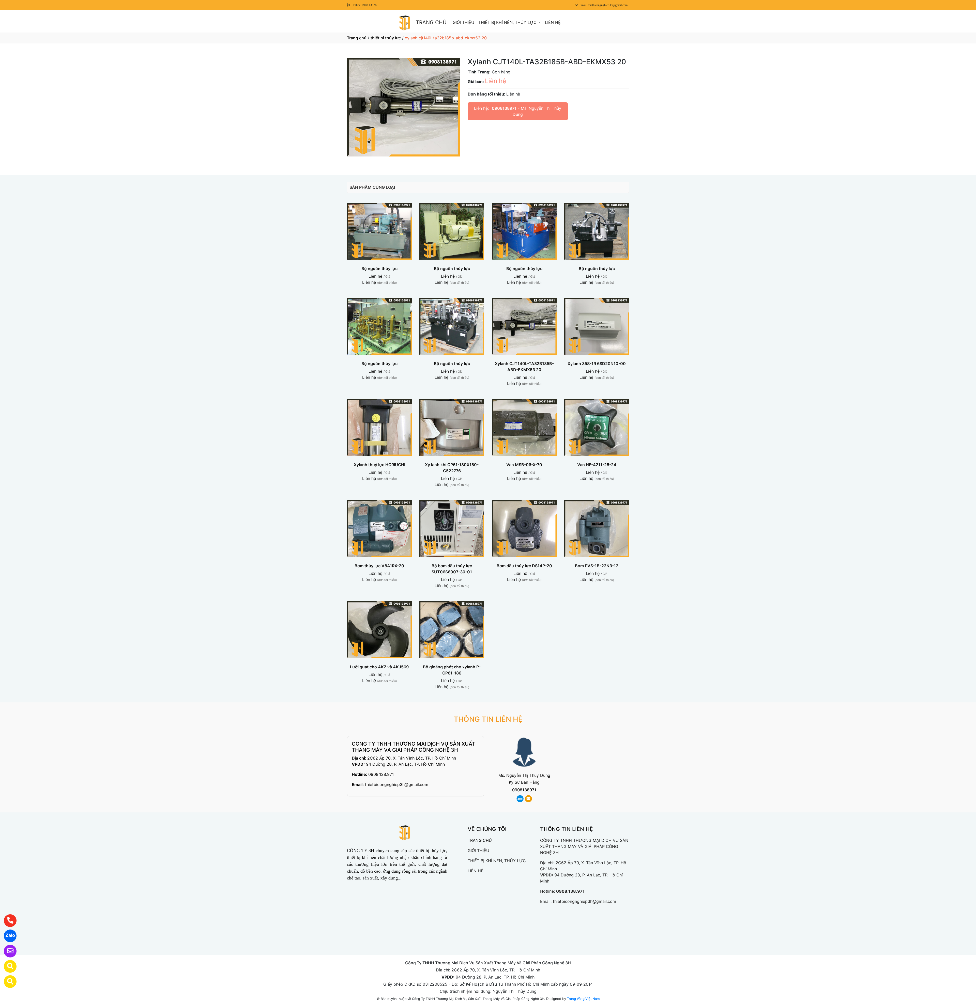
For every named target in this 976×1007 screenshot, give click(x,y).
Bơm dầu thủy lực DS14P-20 (524, 565)
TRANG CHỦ (431, 22)
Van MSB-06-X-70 (524, 464)
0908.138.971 (381, 774)
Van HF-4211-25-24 (596, 464)
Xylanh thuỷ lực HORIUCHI (379, 464)
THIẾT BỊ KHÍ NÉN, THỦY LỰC (508, 22)
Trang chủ (357, 37)
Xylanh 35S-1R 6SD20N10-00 (597, 363)
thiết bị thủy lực (386, 37)
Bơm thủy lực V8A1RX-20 (379, 565)
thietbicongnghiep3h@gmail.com (396, 784)
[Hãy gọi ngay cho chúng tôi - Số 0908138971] (7, 920)
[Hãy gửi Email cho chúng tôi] (7, 951)
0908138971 (504, 108)
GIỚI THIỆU (463, 22)
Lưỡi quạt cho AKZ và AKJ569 (379, 666)
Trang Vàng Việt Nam (583, 999)
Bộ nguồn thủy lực (379, 268)
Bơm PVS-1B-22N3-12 (596, 565)
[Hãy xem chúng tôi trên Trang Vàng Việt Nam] (7, 981)
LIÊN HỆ (553, 22)
